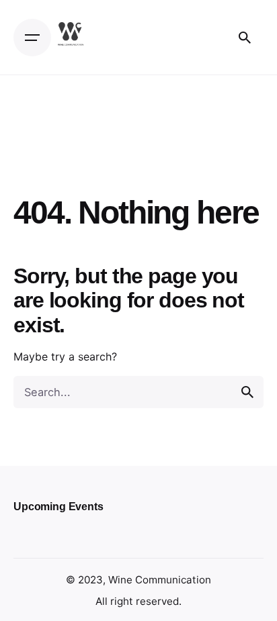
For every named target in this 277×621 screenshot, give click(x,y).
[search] (247, 392)
